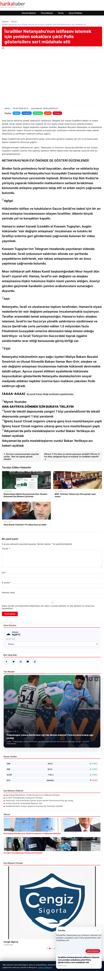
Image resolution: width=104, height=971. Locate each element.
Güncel (14, 22)
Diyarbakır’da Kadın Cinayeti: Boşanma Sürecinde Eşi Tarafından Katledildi (34, 806)
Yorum (6, 548)
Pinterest (57, 113)
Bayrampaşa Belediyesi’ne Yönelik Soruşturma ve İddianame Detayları (32, 795)
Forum (61, 13)
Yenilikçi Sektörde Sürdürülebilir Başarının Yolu (23, 803)
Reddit (48, 113)
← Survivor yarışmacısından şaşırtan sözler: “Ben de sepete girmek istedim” (21, 456)
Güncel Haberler (29, 13)
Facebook (26, 113)
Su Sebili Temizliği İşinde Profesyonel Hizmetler (24, 798)
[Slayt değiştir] (47, 948)
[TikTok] (35, 662)
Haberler (5, 22)
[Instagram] (21, 662)
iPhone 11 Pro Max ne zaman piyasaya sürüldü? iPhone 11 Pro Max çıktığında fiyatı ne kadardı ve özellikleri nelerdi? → (72, 456)
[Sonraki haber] (96, 679)
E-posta (6, 582)
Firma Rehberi (47, 13)
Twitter (16, 113)
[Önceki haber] (91, 679)
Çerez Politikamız (45, 967)
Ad (4, 572)
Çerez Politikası (75, 13)
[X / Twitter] (13, 662)
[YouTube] (28, 662)
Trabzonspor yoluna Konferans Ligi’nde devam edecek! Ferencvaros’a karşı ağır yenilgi (39, 801)
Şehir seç (10, 639)
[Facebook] (6, 662)
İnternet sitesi (8, 592)
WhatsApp (37, 113)
